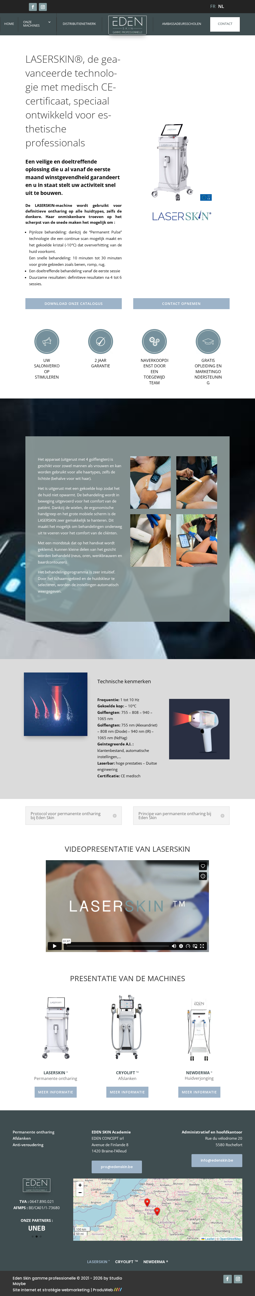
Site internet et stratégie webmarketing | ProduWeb (63, 1290)
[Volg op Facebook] (33, 7)
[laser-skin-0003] (196, 565)
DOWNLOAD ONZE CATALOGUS (74, 303)
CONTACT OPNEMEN (181, 303)
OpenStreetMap (230, 1239)
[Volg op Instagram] (43, 7)
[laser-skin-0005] (150, 565)
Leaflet (209, 1239)
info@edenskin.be (217, 1160)
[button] (147, 1202)
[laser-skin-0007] (150, 507)
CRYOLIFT (126, 1261)
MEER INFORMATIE (55, 1092)
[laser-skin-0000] (196, 507)
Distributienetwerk (79, 23)
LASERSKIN (98, 1261)
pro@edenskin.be (117, 1166)
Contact (225, 23)
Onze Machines (31, 24)
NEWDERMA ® (155, 1261)
